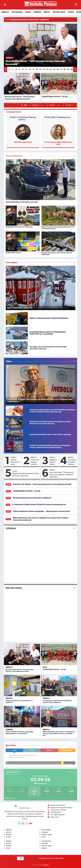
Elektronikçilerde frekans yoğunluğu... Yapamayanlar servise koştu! (41, 511)
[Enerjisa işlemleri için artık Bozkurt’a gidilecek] (22, 685)
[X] (23, 823)
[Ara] (76, 5)
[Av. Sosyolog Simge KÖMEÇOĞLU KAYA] (58, 132)
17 (61, 69)
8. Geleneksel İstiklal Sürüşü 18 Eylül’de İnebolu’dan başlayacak (39, 504)
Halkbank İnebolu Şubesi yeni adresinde (53, 462)
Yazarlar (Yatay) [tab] (14, 112)
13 (47, 69)
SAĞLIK (71, 12)
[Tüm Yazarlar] (74, 112)
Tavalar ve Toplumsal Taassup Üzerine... (23, 118)
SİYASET (47, 12)
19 (68, 69)
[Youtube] (30, 823)
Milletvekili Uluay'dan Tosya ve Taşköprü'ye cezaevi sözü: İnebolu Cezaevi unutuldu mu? (59, 733)
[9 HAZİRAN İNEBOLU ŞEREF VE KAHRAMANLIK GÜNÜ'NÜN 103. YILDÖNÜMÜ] (17, 333)
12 (44, 69)
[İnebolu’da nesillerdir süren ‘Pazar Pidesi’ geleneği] (14, 434)
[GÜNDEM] (74, 528)
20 (71, 69)
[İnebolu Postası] (40, 5)
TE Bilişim (46, 865)
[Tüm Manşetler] (74, 156)
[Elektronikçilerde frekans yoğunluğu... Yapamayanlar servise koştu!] (22, 716)
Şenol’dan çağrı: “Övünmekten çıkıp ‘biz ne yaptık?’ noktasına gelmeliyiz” (61, 475)
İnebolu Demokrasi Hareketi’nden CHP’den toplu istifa (25, 475)
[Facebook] (19, 823)
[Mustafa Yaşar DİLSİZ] (23, 132)
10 (37, 69)
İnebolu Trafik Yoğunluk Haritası (61, 807)
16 (58, 69)
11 (40, 69)
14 (50, 69)
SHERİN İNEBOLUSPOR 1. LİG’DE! (26, 491)
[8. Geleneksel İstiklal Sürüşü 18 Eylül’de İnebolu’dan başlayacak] (59, 685)
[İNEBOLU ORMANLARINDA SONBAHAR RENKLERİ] (17, 318)
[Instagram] (26, 823)
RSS (21, 858)
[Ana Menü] (5, 5)
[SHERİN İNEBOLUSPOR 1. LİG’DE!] (59, 654)
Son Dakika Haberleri (58, 815)
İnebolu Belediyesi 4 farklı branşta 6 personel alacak (15, 462)
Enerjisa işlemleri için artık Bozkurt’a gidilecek (32, 498)
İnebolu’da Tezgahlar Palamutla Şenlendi (72, 462)
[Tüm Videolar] (74, 361)
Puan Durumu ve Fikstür (58, 810)
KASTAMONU (17, 12)
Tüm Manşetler (56, 812)
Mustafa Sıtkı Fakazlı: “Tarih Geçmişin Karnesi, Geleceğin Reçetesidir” (42, 484)
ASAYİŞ (28, 12)
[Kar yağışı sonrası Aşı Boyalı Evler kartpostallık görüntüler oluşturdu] (17, 348)
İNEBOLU (5, 12)
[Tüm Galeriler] (74, 262)
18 (64, 69)
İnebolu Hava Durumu (58, 805)
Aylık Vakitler (11, 798)
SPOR (78, 12)
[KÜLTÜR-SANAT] (74, 588)
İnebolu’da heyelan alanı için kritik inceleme (35, 462)
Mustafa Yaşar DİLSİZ (23, 142)
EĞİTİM (44, 848)
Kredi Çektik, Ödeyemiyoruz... (58, 117)
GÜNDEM (37, 12)
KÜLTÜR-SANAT (59, 12)
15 (54, 69)
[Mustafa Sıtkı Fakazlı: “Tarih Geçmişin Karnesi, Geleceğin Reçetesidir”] (22, 654)
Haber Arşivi (55, 817)
